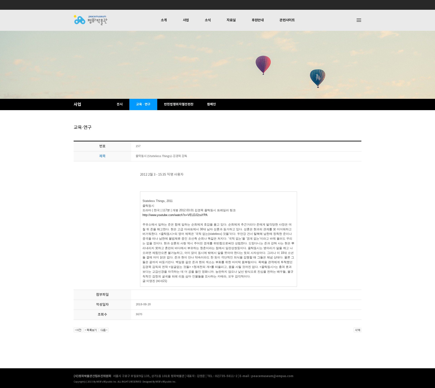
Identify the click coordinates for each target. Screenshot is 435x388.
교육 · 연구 (143, 104)
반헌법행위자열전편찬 (178, 104)
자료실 (231, 20)
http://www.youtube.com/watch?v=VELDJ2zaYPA (175, 215)
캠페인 (211, 104)
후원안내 (258, 20)
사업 (186, 20)
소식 (208, 20)
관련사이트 (287, 20)
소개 (164, 20)
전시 (120, 104)
